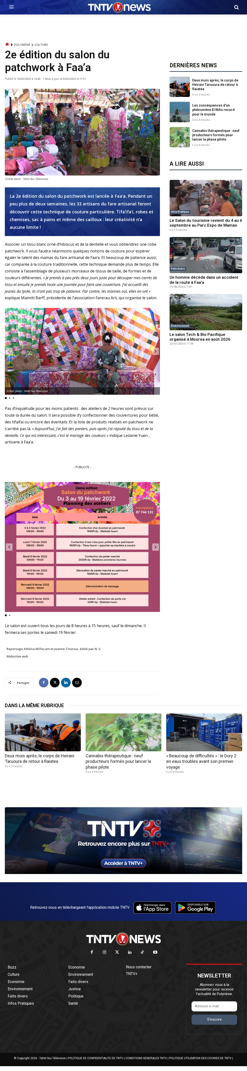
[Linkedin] (66, 682)
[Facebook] (43, 682)
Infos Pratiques (180, 211)
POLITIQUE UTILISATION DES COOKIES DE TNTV (200, 1058)
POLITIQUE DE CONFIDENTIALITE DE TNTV (95, 1058)
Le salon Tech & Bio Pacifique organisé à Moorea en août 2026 (200, 337)
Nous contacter (138, 967)
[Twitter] (117, 952)
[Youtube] (155, 952)
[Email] (77, 682)
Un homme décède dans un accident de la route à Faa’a (204, 280)
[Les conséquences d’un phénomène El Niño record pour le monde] (180, 112)
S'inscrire (214, 1019)
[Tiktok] (142, 952)
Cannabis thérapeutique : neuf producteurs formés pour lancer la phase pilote (216, 135)
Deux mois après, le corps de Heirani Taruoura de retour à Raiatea (215, 84)
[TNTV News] (123, 939)
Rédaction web (17, 656)
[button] (236, 7)
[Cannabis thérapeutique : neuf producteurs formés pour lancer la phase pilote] (180, 137)
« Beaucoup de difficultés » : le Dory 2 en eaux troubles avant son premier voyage (201, 761)
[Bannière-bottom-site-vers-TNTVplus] (123, 873)
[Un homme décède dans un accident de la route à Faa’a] (206, 255)
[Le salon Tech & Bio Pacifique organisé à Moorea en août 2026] (206, 312)
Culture (41, 45)
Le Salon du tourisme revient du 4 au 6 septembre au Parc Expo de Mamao (206, 223)
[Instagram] (104, 952)
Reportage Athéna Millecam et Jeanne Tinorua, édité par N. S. (54, 649)
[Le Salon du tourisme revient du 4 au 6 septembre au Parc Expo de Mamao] (206, 198)
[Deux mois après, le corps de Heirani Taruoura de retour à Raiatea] (180, 87)
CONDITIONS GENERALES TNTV (146, 1058)
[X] (55, 682)
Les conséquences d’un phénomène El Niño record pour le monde (213, 109)
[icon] (7, 44)
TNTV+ (131, 973)
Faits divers (178, 268)
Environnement (180, 326)
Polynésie (22, 45)
